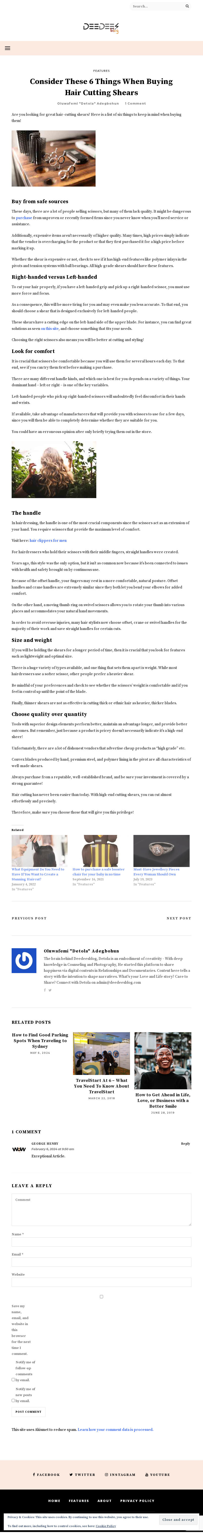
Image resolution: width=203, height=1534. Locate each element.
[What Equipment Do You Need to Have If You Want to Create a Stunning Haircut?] (40, 851)
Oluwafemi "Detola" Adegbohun (88, 103)
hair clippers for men (48, 540)
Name (18, 1234)
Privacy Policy (137, 1500)
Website (18, 1274)
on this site (50, 328)
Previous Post (29, 918)
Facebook (48, 1475)
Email (18, 1254)
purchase (24, 218)
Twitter (85, 1475)
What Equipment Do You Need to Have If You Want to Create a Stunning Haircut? (38, 874)
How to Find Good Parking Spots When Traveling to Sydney (40, 1040)
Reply (185, 1144)
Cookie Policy (106, 1526)
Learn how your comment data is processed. (115, 1429)
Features (101, 70)
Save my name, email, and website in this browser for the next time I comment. (21, 1330)
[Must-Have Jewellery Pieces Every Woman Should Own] (161, 851)
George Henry (44, 1144)
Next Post (179, 918)
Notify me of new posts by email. (25, 1395)
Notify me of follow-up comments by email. (25, 1371)
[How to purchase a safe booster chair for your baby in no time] (100, 851)
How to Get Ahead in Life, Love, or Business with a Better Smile (162, 1100)
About (105, 1500)
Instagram (123, 1475)
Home (54, 1500)
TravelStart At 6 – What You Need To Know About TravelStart (101, 1086)
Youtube (160, 1475)
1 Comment (135, 103)
